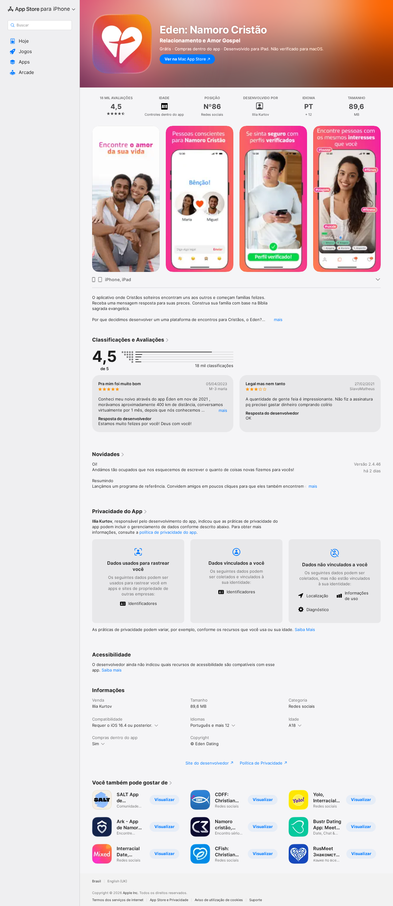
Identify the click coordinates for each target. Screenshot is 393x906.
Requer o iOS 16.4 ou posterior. (122, 725)
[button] (40, 41)
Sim (95, 743)
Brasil (96, 881)
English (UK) (117, 881)
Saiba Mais (305, 629)
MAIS (223, 410)
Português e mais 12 (209, 725)
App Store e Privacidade (169, 900)
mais (278, 319)
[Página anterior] (86, 199)
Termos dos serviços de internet (117, 900)
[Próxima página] (387, 199)
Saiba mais (112, 670)
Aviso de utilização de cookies (219, 900)
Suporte (255, 900)
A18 (292, 725)
